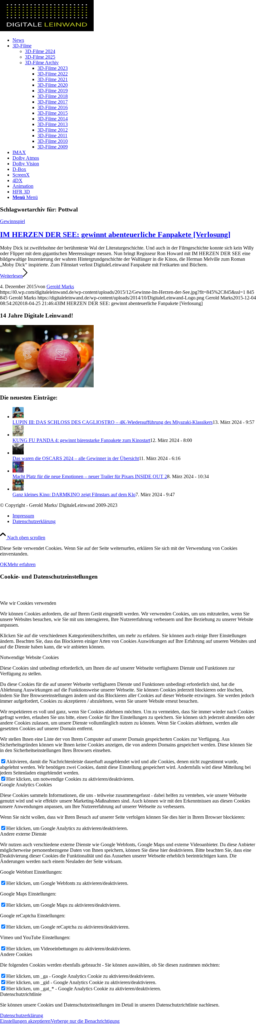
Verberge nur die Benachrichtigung (85, 1021)
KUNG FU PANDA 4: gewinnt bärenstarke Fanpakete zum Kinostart (81, 440)
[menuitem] (134, 40)
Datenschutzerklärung (21, 1015)
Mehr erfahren (21, 564)
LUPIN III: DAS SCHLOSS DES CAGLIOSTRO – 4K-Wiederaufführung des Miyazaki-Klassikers (112, 422)
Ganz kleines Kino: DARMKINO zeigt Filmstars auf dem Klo (73, 494)
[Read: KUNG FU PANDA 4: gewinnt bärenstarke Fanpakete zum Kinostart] (18, 434)
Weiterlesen (11, 276)
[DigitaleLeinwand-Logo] (47, 29)
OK (3, 564)
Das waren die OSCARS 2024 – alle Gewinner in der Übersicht (75, 458)
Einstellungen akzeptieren (25, 1021)
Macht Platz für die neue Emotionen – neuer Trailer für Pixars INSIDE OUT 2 (89, 476)
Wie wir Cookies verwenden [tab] (28, 603)
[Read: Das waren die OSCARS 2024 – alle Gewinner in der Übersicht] (18, 452)
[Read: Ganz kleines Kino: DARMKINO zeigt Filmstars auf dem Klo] (18, 489)
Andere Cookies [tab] (16, 954)
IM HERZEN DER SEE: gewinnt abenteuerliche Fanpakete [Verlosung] (115, 235)
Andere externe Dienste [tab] (23, 834)
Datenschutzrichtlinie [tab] (21, 994)
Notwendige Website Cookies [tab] (29, 657)
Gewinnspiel (12, 221)
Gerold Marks (60, 286)
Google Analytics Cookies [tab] (26, 784)
